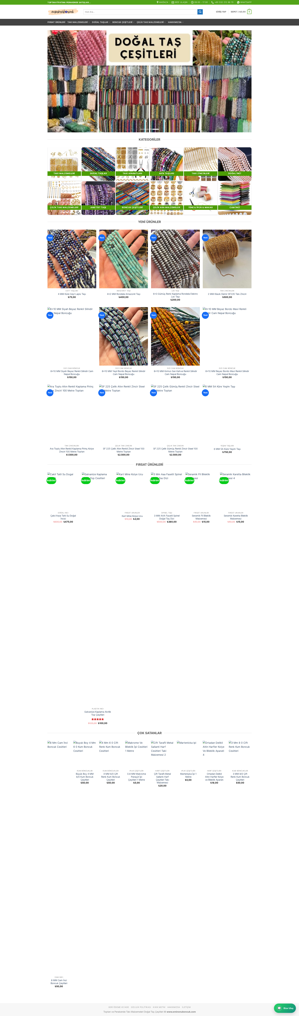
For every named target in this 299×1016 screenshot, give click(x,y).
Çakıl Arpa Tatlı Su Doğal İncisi (63, 517)
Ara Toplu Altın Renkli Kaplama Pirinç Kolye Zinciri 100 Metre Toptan (72, 450)
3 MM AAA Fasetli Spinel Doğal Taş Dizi (167, 517)
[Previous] (54, 81)
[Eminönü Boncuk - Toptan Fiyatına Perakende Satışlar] (63, 12)
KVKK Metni (159, 1007)
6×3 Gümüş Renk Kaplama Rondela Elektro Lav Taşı (175, 295)
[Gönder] (200, 11)
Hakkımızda (175, 22)
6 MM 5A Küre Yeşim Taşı (227, 449)
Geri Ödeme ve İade (118, 1007)
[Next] (244, 81)
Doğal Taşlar (100, 22)
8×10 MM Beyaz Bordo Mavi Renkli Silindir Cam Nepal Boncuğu (227, 372)
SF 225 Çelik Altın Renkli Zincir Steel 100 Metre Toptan (123, 450)
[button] (221, 12)
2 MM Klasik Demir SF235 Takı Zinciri (227, 294)
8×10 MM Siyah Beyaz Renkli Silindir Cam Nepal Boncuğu (71, 372)
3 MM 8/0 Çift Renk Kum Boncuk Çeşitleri (240, 776)
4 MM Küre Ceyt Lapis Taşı (72, 294)
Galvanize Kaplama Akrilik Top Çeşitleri (97, 713)
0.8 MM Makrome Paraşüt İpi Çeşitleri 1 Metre (136, 776)
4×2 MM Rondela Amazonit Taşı (123, 294)
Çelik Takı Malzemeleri (150, 22)
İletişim (186, 1007)
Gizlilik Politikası (141, 1007)
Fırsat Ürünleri (56, 22)
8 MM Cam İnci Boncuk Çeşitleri (59, 982)
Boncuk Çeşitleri (122, 22)
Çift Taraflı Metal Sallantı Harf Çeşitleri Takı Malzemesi (162, 778)
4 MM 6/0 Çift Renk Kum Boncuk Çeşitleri (110, 776)
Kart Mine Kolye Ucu (132, 516)
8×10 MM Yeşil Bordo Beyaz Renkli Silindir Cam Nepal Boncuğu (123, 372)
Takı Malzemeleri (77, 22)
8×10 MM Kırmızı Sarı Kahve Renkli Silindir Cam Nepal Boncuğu (175, 372)
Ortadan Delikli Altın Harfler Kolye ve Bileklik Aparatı (214, 776)
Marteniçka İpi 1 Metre (188, 775)
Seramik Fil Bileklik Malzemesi (201, 517)
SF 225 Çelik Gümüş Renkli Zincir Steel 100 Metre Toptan (175, 450)
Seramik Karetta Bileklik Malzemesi (236, 517)
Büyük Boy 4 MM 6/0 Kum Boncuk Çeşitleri (85, 776)
